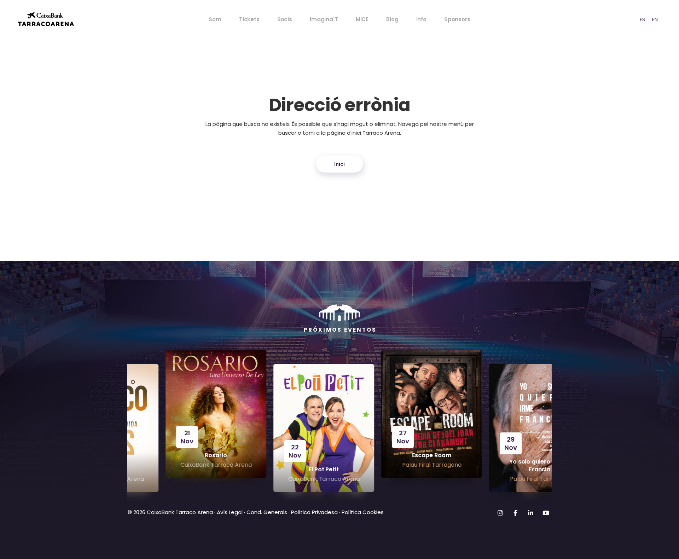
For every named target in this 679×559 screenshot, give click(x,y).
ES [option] (642, 19)
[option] (642, 19)
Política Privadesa (314, 512)
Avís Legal (230, 512)
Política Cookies (363, 512)
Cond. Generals (266, 512)
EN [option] (655, 19)
